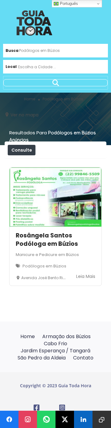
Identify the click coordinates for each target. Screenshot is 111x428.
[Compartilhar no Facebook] (9, 419)
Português (68, 3)
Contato (83, 357)
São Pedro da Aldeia (42, 357)
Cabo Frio (55, 343)
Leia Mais (85, 276)
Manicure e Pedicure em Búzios (47, 255)
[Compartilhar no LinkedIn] (83, 419)
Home (27, 336)
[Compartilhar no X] (65, 419)
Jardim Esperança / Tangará (55, 350)
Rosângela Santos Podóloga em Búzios (47, 239)
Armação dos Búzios (66, 336)
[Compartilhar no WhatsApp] (46, 419)
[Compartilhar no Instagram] (27, 419)
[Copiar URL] (101, 419)
